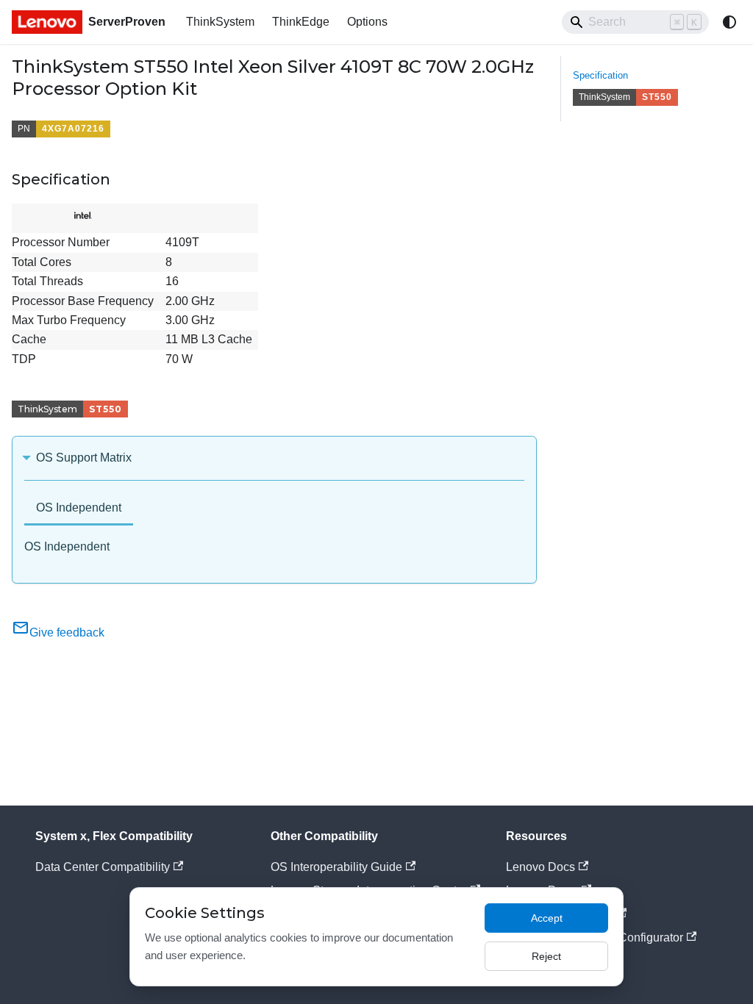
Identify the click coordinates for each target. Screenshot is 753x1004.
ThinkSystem (220, 21)
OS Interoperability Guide (336, 867)
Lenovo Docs (540, 867)
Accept (547, 918)
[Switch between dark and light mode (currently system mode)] (729, 22)
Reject (546, 956)
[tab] (78, 509)
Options (367, 21)
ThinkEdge (300, 21)
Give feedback (66, 632)
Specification (600, 75)
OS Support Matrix (84, 457)
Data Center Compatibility (102, 867)
